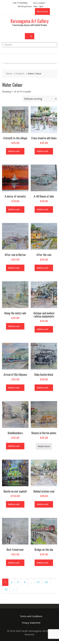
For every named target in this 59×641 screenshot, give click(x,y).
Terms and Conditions (31, 616)
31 (38, 582)
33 (6, 589)
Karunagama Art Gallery (30, 21)
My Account (42, 11)
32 (46, 582)
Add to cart (14, 151)
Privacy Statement (31, 622)
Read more (44, 446)
